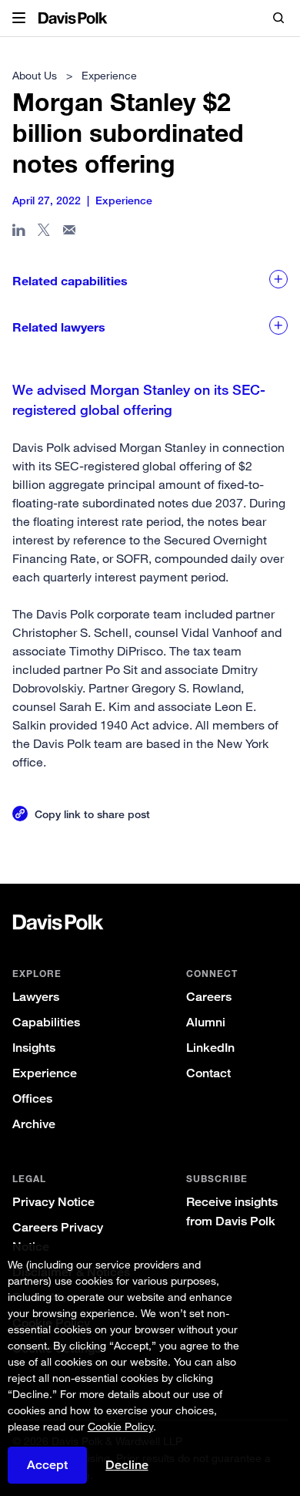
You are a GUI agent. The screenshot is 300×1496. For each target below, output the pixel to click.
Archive (33, 1124)
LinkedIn (210, 1047)
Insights (33, 1047)
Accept (47, 1464)
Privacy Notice (53, 1201)
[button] (18, 18)
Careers (209, 996)
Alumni (205, 1022)
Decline (126, 1465)
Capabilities (46, 1022)
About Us (34, 75)
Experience (44, 1073)
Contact (208, 1073)
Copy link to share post (92, 813)
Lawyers (35, 996)
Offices (32, 1098)
